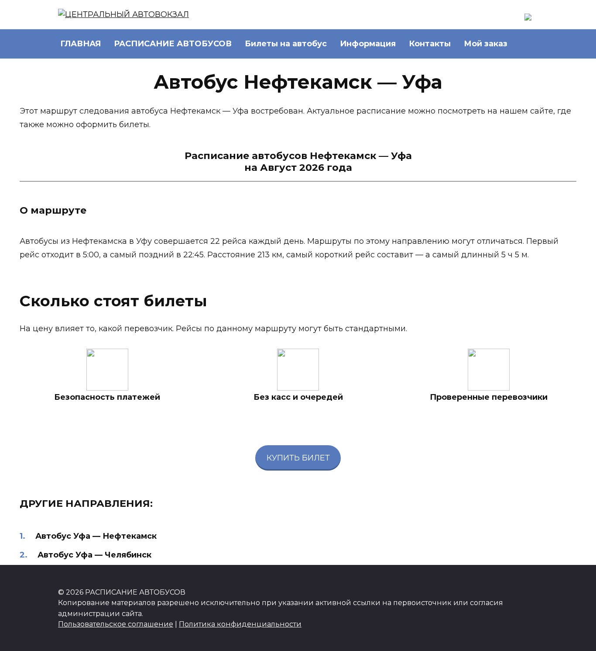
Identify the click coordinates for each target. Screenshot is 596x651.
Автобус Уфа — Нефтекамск (96, 536)
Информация (368, 43)
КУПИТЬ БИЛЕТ (298, 458)
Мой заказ (485, 43)
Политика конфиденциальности (240, 624)
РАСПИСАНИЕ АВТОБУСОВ (173, 43)
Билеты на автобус (286, 43)
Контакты (430, 43)
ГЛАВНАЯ (80, 43)
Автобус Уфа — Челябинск (94, 555)
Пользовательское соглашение (115, 624)
